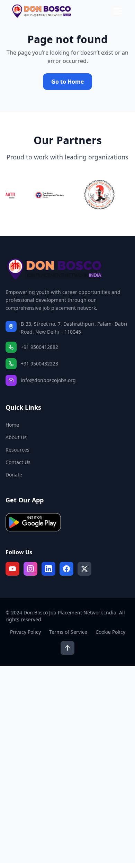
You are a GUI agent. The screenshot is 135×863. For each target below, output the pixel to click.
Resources (17, 449)
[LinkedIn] (48, 569)
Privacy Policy (25, 632)
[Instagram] (30, 569)
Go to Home (67, 81)
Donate (14, 474)
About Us (16, 437)
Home (12, 424)
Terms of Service (68, 632)
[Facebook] (66, 569)
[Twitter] (84, 569)
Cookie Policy (110, 632)
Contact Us (18, 462)
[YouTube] (12, 569)
